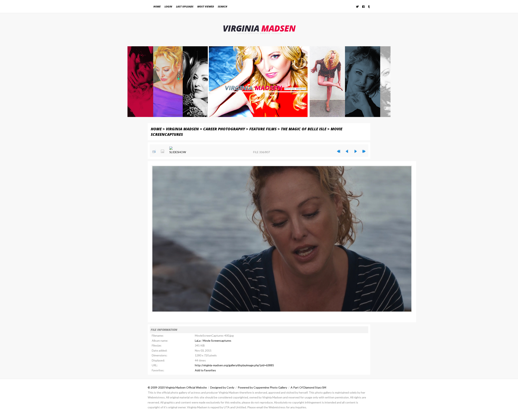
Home (157, 6)
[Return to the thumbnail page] (154, 151)
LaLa (198, 340)
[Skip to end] (364, 151)
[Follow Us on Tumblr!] (369, 6)
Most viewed (205, 6)
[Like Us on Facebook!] (363, 6)
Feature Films (263, 128)
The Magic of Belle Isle (303, 128)
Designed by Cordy (222, 387)
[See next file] (355, 151)
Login (168, 6)
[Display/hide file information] (162, 151)
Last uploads (184, 6)
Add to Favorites (205, 370)
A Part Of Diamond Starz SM (308, 387)
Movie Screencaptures (217, 340)
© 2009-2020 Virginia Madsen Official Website (177, 387)
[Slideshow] (178, 150)
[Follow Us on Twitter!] (357, 6)
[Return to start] (338, 151)
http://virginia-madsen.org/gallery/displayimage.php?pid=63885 (234, 365)
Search (222, 6)
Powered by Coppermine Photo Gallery (262, 387)
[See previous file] (347, 151)
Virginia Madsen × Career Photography (205, 128)
